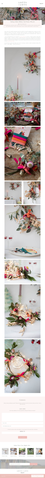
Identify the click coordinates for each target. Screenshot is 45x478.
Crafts (15, 25)
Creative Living (19, 25)
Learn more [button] (3, 476)
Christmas (12, 25)
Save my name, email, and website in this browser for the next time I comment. (23, 429)
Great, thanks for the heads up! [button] (37, 476)
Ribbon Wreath (30, 26)
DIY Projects (25, 25)
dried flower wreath (18, 26)
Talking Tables (35, 26)
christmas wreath (10, 26)
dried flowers (24, 26)
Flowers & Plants (30, 25)
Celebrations (7, 25)
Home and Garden (37, 25)
